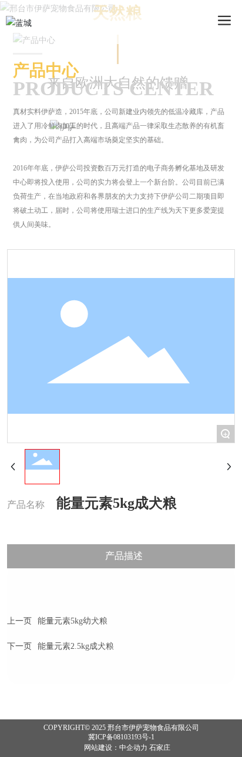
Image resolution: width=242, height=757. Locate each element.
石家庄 (159, 747)
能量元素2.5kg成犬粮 (76, 646)
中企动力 (133, 747)
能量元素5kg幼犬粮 (72, 621)
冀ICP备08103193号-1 (121, 737)
